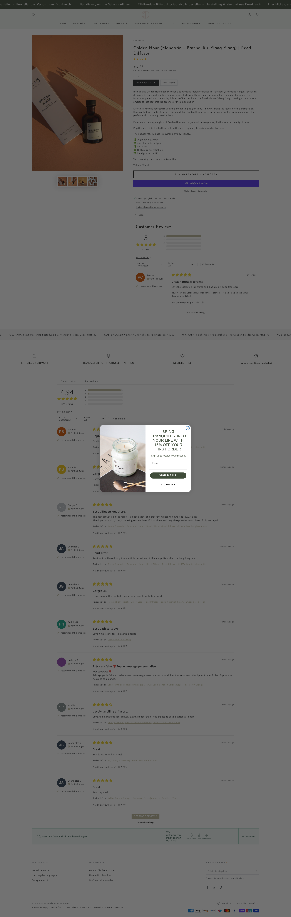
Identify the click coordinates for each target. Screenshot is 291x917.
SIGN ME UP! (168, 475)
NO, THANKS (168, 485)
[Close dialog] (187, 428)
